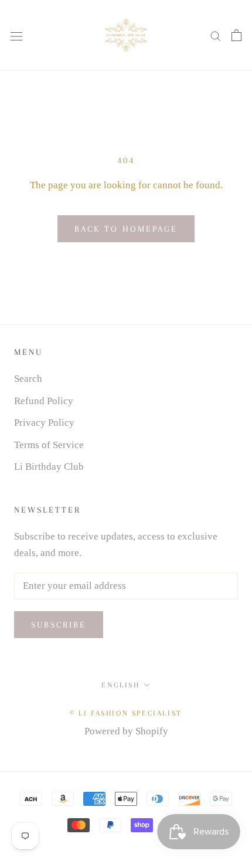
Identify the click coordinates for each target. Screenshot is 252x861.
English (120, 685)
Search (28, 378)
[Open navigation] (16, 35)
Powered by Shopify (126, 731)
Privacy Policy (44, 422)
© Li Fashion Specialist (126, 713)
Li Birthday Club (49, 466)
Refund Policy (43, 400)
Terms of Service (49, 444)
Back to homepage (126, 228)
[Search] (215, 35)
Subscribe (58, 624)
